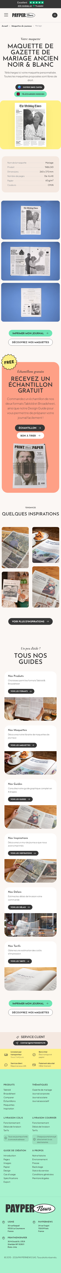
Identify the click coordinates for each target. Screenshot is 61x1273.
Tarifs (6, 1130)
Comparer (9, 1097)
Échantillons (10, 1101)
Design (7, 1170)
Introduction (10, 1155)
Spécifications (11, 1178)
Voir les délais (18, 907)
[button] (6, 16)
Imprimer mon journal (28, 333)
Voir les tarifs (18, 961)
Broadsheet (9, 1093)
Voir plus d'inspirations (28, 622)
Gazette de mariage (42, 1089)
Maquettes (9, 1105)
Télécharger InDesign (33, 94)
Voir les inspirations (21, 853)
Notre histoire (39, 1155)
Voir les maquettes (20, 745)
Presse (35, 1163)
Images (7, 1163)
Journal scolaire (39, 1097)
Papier (7, 1166)
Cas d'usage (10, 1174)
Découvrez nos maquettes (30, 342)
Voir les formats (19, 691)
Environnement (40, 1159)
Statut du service (40, 1170)
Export (7, 1181)
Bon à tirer (28, 436)
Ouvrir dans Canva (32, 87)
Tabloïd (7, 1089)
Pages (7, 1159)
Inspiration (9, 1108)
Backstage (37, 1166)
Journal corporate (41, 1093)
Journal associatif (40, 1101)
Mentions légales (40, 1178)
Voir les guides (18, 799)
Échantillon (27, 428)
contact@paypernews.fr (32, 1043)
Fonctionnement (12, 1122)
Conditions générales (43, 1174)
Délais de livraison (12, 1126)
